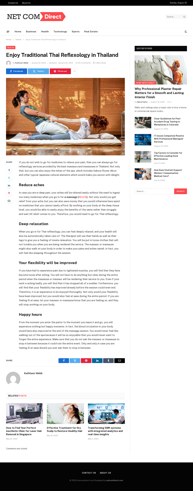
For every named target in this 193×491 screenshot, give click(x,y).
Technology (60, 31)
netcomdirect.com (114, 480)
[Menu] (8, 31)
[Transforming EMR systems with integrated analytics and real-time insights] (106, 413)
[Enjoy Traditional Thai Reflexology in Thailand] (65, 116)
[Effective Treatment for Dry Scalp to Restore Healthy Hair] (65, 413)
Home (18, 31)
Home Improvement (145, 83)
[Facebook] (9, 170)
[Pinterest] (9, 193)
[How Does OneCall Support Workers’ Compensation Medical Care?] (143, 174)
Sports (75, 31)
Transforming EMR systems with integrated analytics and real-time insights (105, 431)
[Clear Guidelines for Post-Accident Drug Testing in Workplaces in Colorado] (143, 122)
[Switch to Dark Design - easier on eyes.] (185, 31)
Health (45, 31)
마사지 (83, 197)
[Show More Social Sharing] (75, 71)
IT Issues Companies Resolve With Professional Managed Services (169, 139)
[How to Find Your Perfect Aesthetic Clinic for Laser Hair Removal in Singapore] (24, 413)
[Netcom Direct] (36, 17)
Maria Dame (142, 102)
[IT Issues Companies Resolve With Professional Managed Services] (143, 139)
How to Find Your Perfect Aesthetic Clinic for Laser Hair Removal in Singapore (24, 431)
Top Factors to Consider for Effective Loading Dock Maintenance (168, 156)
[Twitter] (9, 178)
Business (31, 31)
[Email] (9, 201)
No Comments (84, 63)
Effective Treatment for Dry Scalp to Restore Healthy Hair (64, 429)
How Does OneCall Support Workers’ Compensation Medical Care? (168, 173)
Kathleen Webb (21, 63)
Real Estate (91, 31)
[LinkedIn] (9, 185)
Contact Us (13, 3)
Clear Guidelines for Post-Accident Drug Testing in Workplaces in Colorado (167, 121)
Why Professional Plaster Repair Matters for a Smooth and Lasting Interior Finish (159, 93)
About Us (26, 3)
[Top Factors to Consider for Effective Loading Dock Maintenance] (143, 157)
